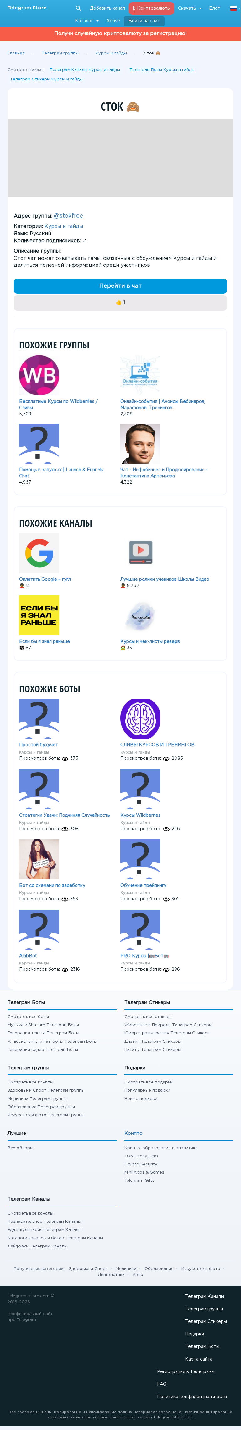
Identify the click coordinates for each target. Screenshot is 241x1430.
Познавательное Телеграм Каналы (44, 1221)
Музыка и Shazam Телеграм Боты (43, 1025)
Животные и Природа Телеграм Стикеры (168, 1025)
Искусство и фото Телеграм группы (46, 1115)
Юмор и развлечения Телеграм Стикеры (167, 1033)
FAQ (162, 1384)
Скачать (187, 8)
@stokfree (68, 216)
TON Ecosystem (141, 1156)
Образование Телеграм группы (41, 1107)
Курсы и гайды (64, 226)
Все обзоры (20, 1148)
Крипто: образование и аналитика (161, 1148)
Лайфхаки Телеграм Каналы (37, 1246)
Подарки (194, 1334)
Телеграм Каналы (204, 1297)
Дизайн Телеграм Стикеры (152, 1041)
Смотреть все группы (30, 1082)
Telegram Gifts (139, 1180)
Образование (159, 1269)
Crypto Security (140, 1164)
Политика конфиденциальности (192, 1397)
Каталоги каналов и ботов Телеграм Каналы (55, 1238)
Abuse (113, 21)
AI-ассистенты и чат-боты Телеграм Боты (52, 1041)
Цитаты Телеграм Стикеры (152, 1050)
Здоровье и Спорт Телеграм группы (46, 1090)
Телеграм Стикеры (206, 1322)
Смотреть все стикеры (148, 1017)
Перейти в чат (120, 286)
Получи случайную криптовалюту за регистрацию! (120, 33)
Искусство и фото (200, 1269)
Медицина (126, 1269)
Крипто (133, 1133)
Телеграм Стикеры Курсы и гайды (46, 79)
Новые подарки (140, 1099)
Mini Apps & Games (144, 1172)
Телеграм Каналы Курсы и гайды (85, 70)
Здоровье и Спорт (88, 1269)
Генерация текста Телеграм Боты (43, 1033)
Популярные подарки (147, 1090)
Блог (214, 8)
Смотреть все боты (28, 1017)
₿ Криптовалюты (151, 8)
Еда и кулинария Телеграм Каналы (44, 1230)
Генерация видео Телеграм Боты (43, 1050)
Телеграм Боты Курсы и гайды (162, 70)
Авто (138, 1275)
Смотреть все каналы (30, 1213)
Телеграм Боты (202, 1347)
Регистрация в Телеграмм (185, 1372)
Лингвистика (111, 1275)
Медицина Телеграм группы (37, 1099)
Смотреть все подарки (148, 1082)
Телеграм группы (204, 1309)
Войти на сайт (144, 21)
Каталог (84, 21)
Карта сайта (198, 1359)
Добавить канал (107, 8)
